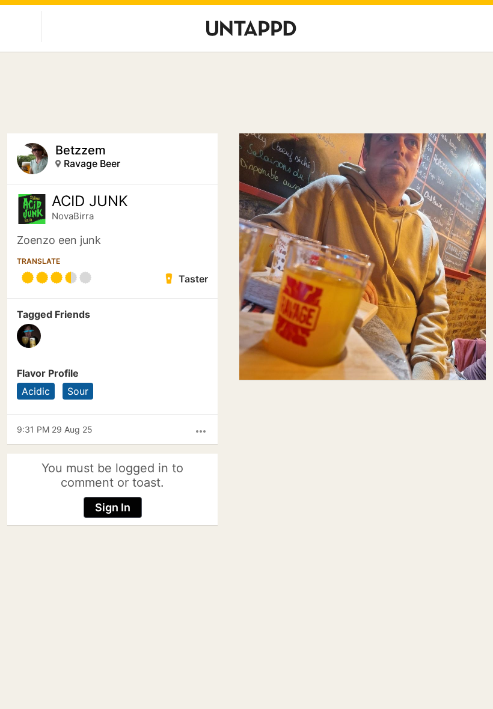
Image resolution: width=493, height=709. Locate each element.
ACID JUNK (90, 201)
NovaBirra (73, 216)
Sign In (112, 507)
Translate (38, 261)
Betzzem (80, 150)
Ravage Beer (92, 163)
